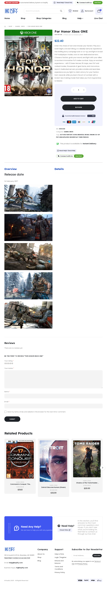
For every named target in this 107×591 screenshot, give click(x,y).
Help (79, 18)
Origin (22, 482)
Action (63, 135)
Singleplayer (64, 137)
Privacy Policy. (83, 564)
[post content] (20, 459)
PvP (57, 137)
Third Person (83, 137)
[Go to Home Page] (5, 26)
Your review (9, 368)
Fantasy (69, 135)
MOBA (87, 135)
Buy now (78, 107)
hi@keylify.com (22, 568)
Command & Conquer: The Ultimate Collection (20, 485)
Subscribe (97, 555)
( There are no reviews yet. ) (72, 35)
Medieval (80, 135)
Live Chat (98, 18)
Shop (23, 18)
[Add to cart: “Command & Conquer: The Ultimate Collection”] (31, 443)
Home (7, 18)
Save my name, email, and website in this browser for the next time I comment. (36, 412)
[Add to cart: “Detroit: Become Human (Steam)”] (65, 443)
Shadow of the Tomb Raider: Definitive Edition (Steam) (86, 484)
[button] (102, 467)
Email (6, 402)
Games (66, 132)
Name (7, 392)
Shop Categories (43, 18)
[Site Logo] (11, 11)
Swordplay (73, 137)
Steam (55, 485)
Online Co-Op (95, 135)
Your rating (9, 361)
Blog (64, 18)
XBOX (71, 132)
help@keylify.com (16, 563)
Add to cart (79, 99)
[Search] (61, 10)
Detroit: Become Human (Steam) (53, 487)
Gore (75, 135)
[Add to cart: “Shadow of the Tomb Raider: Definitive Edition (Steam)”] (98, 443)
